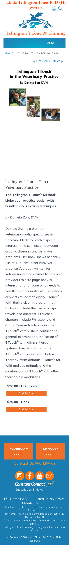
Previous (42, 61)
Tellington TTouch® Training (36, 19)
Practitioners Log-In (19, 451)
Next (56, 61)
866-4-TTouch (32, 503)
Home (7, 53)
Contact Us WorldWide (34, 463)
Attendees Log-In (51, 451)
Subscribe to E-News (29, 489)
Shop (14, 53)
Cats (19, 53)
